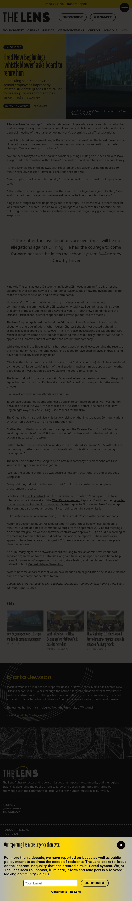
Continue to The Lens (66, 891)
